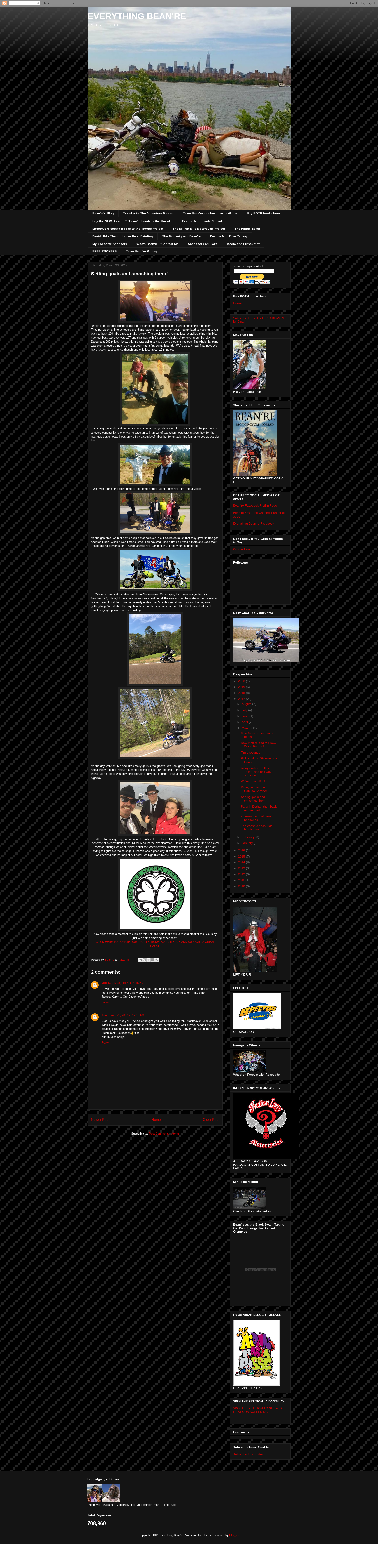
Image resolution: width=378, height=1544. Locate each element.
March (246, 728)
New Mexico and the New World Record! (258, 744)
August (247, 704)
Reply (105, 1002)
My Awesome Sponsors (109, 244)
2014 (242, 862)
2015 (242, 856)
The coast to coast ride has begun (257, 827)
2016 (242, 850)
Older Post (211, 1120)
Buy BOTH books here (263, 213)
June (245, 716)
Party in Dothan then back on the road (259, 808)
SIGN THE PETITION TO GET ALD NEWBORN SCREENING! (257, 1410)
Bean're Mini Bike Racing (228, 236)
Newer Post (100, 1120)
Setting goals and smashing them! (253, 798)
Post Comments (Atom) (164, 1133)
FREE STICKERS (104, 251)
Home (156, 1120)
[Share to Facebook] (152, 960)
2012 (242, 874)
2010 (242, 886)
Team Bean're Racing (141, 251)
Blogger (234, 1535)
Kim (104, 1015)
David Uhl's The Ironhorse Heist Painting (122, 236)
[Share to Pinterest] (157, 960)
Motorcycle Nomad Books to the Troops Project (127, 228)
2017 (242, 699)
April (245, 722)
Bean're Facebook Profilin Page (255, 505)
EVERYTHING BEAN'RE (137, 16)
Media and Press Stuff (243, 244)
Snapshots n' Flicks (202, 244)
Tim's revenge (250, 752)
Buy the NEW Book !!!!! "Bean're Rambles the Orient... (132, 221)
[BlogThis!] (144, 960)
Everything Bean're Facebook (253, 523)
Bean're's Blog (103, 213)
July (245, 710)
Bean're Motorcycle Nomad (202, 221)
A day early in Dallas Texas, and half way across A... (256, 771)
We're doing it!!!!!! (253, 781)
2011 (241, 880)
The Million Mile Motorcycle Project (199, 228)
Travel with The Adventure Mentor (148, 213)
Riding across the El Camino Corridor (254, 789)
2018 (242, 693)
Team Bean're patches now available (210, 213)
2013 (242, 868)
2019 (242, 687)
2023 (242, 681)
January (248, 843)
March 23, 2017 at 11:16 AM (126, 983)
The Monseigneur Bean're (181, 236)
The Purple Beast (247, 228)
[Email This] (140, 960)
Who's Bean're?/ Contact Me (157, 244)
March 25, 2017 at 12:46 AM (126, 1015)
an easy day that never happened (257, 818)
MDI (104, 983)
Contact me (241, 549)
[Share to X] (148, 960)
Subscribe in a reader (248, 1454)
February (248, 837)
